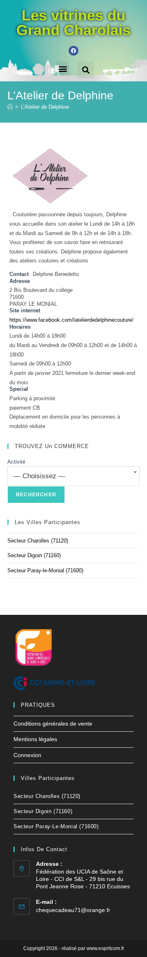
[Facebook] (73, 51)
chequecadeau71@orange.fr (73, 910)
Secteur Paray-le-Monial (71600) (45, 570)
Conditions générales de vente (52, 723)
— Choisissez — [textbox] (39, 476)
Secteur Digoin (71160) (34, 555)
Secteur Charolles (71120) (37, 541)
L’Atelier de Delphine (45, 107)
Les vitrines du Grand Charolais (73, 22)
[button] (62, 68)
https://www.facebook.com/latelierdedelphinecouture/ (71, 320)
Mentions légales (35, 739)
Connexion (27, 755)
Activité (16, 462)
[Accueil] (10, 107)
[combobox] (73, 476)
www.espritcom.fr (105, 948)
